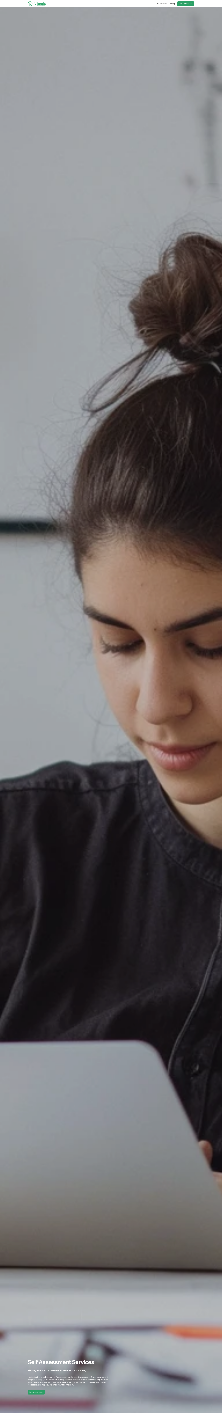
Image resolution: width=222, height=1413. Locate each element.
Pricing (172, 4)
